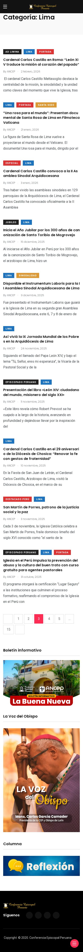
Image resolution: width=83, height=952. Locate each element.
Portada (45, 51)
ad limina (12, 51)
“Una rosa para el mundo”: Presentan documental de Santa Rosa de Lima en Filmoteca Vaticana (41, 117)
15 (8, 629)
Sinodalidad (28, 275)
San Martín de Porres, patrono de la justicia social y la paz (41, 509)
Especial (12, 163)
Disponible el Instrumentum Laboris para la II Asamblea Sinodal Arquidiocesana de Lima (41, 286)
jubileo (11, 222)
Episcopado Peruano (21, 382)
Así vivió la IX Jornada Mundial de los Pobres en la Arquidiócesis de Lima (41, 339)
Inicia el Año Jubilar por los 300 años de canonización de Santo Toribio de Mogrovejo (41, 232)
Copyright (10, 937)
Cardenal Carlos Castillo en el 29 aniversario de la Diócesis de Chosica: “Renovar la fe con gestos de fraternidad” (41, 454)
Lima (29, 51)
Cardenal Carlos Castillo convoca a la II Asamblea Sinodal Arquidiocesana (40, 173)
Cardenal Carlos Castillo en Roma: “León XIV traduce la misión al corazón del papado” (41, 62)
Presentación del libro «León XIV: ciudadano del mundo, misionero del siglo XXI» (41, 392)
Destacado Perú (17, 499)
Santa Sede (46, 105)
